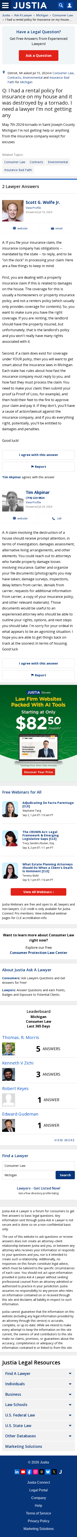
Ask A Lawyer (23, 15)
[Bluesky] (47, 1471)
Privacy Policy (38, 1521)
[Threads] (41, 1471)
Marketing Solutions (23, 1446)
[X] (54, 1471)
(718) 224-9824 (35, 498)
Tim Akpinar (11, 477)
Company (38, 1498)
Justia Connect (38, 1482)
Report (40, 466)
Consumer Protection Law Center (38, 952)
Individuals (15, 1383)
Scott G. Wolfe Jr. (43, 202)
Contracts (14, 77)
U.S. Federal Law (20, 1415)
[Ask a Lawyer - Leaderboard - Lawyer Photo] (8, 1048)
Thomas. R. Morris (20, 1037)
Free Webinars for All (21, 792)
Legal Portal (38, 1490)
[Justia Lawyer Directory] (60, 1471)
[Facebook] (29, 1471)
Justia (6, 15)
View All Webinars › (38, 892)
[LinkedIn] (16, 1471)
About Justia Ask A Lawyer (26, 969)
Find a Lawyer (15, 1155)
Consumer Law (62, 15)
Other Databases (20, 1435)
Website (22, 228)
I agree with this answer (38, 455)
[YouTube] (23, 1471)
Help (38, 1505)
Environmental (33, 77)
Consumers (10, 978)
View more (64, 1140)
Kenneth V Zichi (17, 1063)
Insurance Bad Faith (18, 170)
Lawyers (8, 990)
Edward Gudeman (20, 1114)
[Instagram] (35, 1471)
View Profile (33, 208)
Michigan (42, 15)
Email (58, 228)
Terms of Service (38, 1513)
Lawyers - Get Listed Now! (38, 1188)
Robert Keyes (15, 1088)
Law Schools (16, 1404)
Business (13, 1394)
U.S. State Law (18, 1425)
